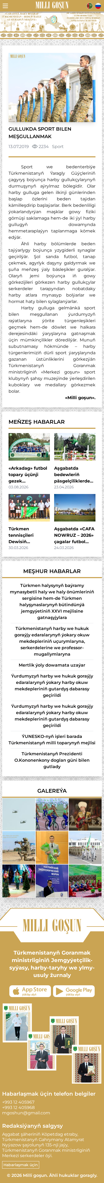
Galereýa (52, 791)
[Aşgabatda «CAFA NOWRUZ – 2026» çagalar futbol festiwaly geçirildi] (74, 508)
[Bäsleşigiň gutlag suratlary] (18, 847)
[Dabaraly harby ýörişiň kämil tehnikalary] (18, 814)
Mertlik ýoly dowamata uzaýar (52, 665)
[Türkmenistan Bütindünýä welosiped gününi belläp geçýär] (52, 814)
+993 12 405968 (18, 1107)
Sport (58, 146)
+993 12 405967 (18, 1102)
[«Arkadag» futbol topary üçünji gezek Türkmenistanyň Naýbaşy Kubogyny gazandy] (29, 447)
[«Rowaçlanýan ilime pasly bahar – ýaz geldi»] (85, 881)
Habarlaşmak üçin (20, 1164)
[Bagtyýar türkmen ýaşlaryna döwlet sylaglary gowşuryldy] (52, 847)
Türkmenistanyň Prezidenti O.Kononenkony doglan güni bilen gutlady (52, 760)
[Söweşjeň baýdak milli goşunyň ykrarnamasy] (85, 847)
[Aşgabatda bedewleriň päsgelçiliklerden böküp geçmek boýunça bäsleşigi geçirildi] (74, 447)
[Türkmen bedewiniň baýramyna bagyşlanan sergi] (85, 814)
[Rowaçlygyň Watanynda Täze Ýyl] (18, 881)
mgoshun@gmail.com (26, 1112)
